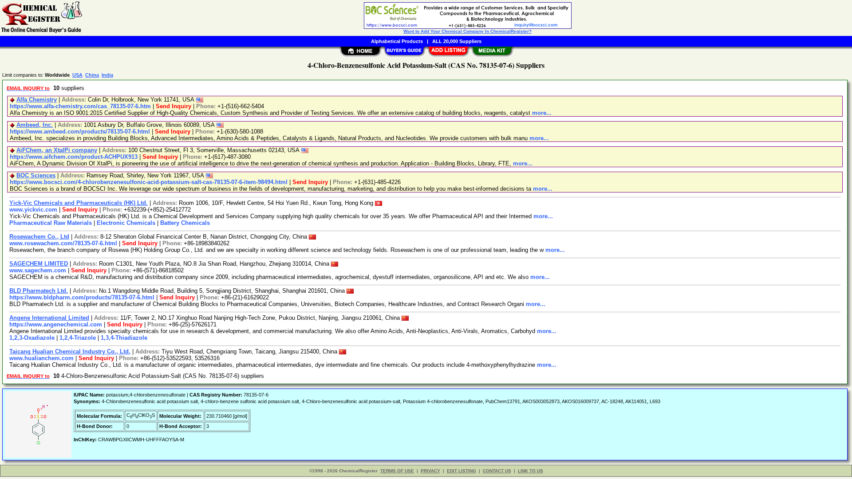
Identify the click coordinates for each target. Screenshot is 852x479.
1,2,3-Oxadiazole (32, 337)
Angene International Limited (49, 317)
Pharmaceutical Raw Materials (50, 223)
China (92, 75)
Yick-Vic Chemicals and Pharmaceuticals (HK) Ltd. (78, 203)
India (107, 75)
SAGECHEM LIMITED (38, 263)
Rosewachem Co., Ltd (39, 236)
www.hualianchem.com (41, 358)
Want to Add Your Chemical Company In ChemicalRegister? (467, 31)
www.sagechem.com (37, 270)
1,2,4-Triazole (77, 337)
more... (542, 113)
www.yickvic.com (33, 209)
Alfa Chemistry (36, 99)
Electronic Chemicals (126, 223)
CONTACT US (497, 470)
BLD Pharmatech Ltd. (38, 290)
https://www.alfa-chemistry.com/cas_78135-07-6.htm (80, 106)
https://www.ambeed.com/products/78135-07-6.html (80, 131)
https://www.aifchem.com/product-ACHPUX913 (74, 156)
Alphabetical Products (397, 41)
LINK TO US (530, 470)
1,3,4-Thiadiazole (124, 337)
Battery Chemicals (185, 223)
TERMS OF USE (397, 470)
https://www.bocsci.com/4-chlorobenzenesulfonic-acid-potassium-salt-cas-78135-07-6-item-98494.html (149, 182)
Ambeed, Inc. (34, 125)
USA (77, 75)
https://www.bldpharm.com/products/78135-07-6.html (81, 297)
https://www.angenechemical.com (55, 324)
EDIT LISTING (461, 470)
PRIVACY (430, 470)
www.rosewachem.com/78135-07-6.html (63, 243)
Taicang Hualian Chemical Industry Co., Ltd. (69, 351)
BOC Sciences (35, 175)
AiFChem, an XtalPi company (56, 150)
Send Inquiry (173, 106)
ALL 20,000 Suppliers (456, 41)
